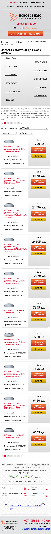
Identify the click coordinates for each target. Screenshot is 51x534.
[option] (25, 506)
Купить (38, 156)
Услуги (10, 6)
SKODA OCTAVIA (11, 83)
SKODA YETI (9, 100)
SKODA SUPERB (40, 96)
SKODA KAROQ (11, 74)
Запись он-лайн (24, 6)
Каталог (5, 42)
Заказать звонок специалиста (25, 33)
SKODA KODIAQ (40, 79)
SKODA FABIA (10, 58)
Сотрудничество (36, 2)
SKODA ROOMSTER (12, 91)
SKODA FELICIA (11, 66)
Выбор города (30, 28)
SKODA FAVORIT (40, 62)
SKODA (18, 42)
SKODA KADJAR (40, 70)
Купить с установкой (39, 150)
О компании (12, 2)
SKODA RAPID (41, 87)
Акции (23, 2)
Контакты (39, 6)
